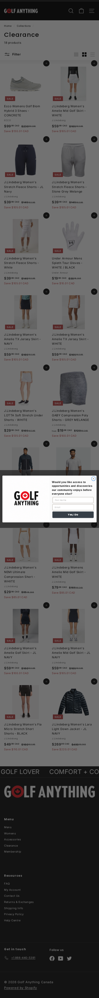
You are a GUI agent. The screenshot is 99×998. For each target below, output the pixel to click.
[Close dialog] (93, 479)
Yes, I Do (73, 514)
